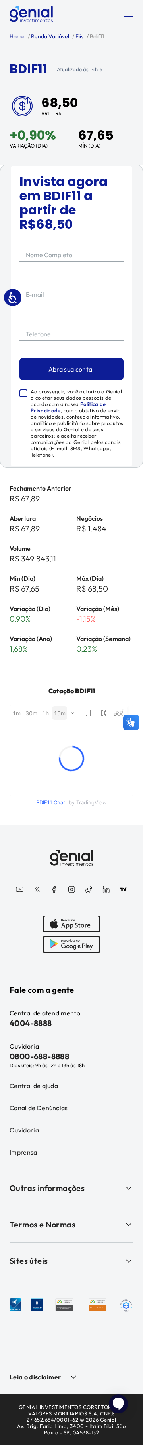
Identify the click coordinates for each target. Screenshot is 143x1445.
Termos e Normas (42, 1224)
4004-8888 (31, 1023)
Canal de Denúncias (39, 1108)
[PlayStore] (71, 944)
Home (17, 36)
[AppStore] (71, 924)
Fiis (78, 36)
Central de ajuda (34, 1086)
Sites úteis (29, 1261)
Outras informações (47, 1188)
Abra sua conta (70, 369)
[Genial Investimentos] (31, 14)
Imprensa (23, 1152)
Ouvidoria (24, 1130)
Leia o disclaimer (35, 1377)
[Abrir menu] (128, 13)
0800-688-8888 (39, 1056)
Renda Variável (49, 36)
